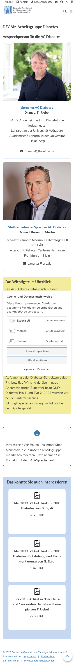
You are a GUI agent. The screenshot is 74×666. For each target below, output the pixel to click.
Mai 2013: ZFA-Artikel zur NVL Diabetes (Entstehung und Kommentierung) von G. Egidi (37, 556)
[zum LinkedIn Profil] (72, 2)
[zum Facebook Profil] (61, 2)
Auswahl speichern (37, 351)
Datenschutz (48, 656)
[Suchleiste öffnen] (65, 11)
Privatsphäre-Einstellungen (39, 660)
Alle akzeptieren (37, 360)
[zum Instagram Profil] (67, 2)
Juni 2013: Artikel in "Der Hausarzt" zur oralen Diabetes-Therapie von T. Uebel (37, 604)
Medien (22, 331)
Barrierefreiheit (11, 660)
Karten (21, 341)
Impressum (30, 656)
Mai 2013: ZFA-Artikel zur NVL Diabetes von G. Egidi (37, 506)
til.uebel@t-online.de (39, 151)
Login (9, 2)
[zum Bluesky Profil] (56, 2)
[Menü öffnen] (71, 11)
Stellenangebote (42, 2)
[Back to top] (67, 656)
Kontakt (23, 2)
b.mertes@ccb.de (39, 263)
